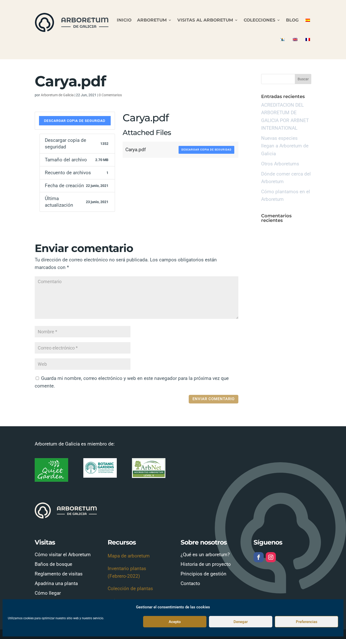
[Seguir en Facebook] (259, 557)
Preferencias (306, 621)
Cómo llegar (48, 593)
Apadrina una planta (56, 583)
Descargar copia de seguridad (74, 121)
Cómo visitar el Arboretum (63, 554)
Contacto (190, 583)
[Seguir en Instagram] (271, 557)
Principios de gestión (203, 574)
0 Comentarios (110, 95)
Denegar (241, 621)
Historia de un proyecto (206, 564)
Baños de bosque (53, 564)
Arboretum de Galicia (57, 95)
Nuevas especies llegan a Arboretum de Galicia (285, 146)
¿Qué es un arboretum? (205, 554)
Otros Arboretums (280, 164)
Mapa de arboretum (129, 556)
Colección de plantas (130, 588)
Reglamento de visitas (59, 574)
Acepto (175, 621)
